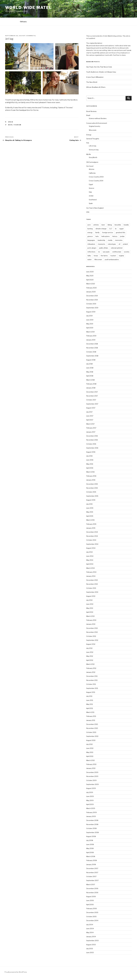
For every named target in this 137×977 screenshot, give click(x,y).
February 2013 (91, 620)
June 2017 (89, 416)
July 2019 (89, 316)
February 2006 (91, 908)
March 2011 (90, 712)
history (114, 236)
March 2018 (90, 380)
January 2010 (90, 768)
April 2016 (89, 468)
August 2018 (90, 360)
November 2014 (92, 536)
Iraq (87, 143)
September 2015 (92, 496)
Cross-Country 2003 (96, 177)
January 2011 (90, 720)
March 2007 (90, 884)
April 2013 (89, 612)
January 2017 (90, 432)
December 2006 (92, 888)
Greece (91, 188)
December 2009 (92, 772)
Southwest (93, 200)
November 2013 (92, 584)
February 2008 (91, 860)
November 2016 (92, 440)
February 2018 (91, 384)
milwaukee (91, 244)
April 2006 (90, 904)
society (126, 252)
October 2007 (91, 876)
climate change (100, 229)
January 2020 (91, 292)
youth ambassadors (112, 259)
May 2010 (89, 752)
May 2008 (90, 848)
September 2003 (92, 940)
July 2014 (89, 552)
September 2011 (92, 688)
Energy (88, 135)
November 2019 (92, 300)
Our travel (89, 166)
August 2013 (90, 596)
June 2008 (90, 844)
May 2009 (90, 800)
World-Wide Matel (28, 7)
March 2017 (90, 424)
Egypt (91, 184)
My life (88, 154)
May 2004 (90, 932)
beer (10, 125)
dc (116, 229)
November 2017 (92, 396)
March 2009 (90, 808)
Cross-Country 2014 (96, 181)
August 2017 (90, 408)
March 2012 (90, 664)
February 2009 (91, 812)
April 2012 (89, 660)
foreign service (107, 232)
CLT (110, 229)
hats (97, 236)
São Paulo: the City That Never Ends (99, 67)
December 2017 (92, 392)
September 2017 (92, 404)
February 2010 (91, 764)
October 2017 (91, 400)
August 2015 (90, 500)
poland (125, 244)
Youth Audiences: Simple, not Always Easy (101, 72)
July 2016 (89, 456)
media (110, 240)
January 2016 (90, 480)
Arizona (91, 169)
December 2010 (92, 724)
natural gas (112, 244)
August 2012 (90, 644)
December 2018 (92, 344)
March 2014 (90, 568)
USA (87, 212)
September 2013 (92, 592)
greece (90, 236)
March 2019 (90, 332)
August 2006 (91, 896)
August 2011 (90, 692)
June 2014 (89, 556)
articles (96, 225)
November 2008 (92, 824)
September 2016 (92, 448)
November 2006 (92, 892)
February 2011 (91, 716)
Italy (90, 192)
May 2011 (89, 704)
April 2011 (89, 708)
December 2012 (92, 628)
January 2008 (91, 864)
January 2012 (90, 672)
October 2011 (91, 684)
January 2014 (90, 576)
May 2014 (89, 560)
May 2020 (89, 276)
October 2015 (91, 492)
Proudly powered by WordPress (15, 972)
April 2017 (89, 420)
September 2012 (92, 640)
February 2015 (91, 524)
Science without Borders (97, 118)
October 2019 (91, 304)
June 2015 (89, 508)
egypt (121, 229)
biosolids (118, 225)
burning (90, 229)
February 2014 (91, 572)
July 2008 (89, 840)
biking (110, 225)
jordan (122, 236)
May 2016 (89, 464)
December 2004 (92, 920)
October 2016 (91, 444)
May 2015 (89, 512)
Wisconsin (92, 130)
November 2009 (92, 776)
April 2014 (89, 564)
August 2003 (91, 945)
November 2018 (92, 348)
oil (119, 244)
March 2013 (90, 616)
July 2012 (89, 648)
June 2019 (89, 320)
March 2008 (90, 856)
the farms (104, 256)
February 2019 (91, 336)
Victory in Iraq (93, 150)
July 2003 (89, 948)
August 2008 (91, 836)
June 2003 (90, 952)
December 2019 (92, 296)
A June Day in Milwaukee (94, 77)
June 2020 (90, 272)
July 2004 (89, 924)
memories (118, 240)
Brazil (88, 115)
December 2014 (92, 532)
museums (101, 244)
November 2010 (92, 728)
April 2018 (89, 376)
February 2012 (91, 668)
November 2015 (92, 488)
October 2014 (91, 540)
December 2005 (92, 912)
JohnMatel (31, 35)
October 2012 (91, 636)
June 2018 (89, 368)
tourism (17, 125)
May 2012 (89, 656)
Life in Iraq (92, 146)
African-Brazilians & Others (95, 87)
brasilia (126, 225)
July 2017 (89, 412)
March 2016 (90, 472)
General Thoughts (92, 139)
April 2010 (89, 756)
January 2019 (90, 340)
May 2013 (89, 608)
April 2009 (90, 804)
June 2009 (90, 796)
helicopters (105, 236)
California (92, 173)
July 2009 (89, 792)
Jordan (91, 196)
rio (99, 252)
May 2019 (89, 324)
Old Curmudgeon (92, 162)
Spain (10, 122)
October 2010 (91, 732)
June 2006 (90, 900)
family (97, 232)
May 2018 (89, 372)
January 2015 (90, 528)
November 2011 (92, 680)
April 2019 (89, 328)
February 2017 (91, 428)
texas (96, 256)
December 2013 (92, 580)
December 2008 (92, 820)
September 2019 (92, 308)
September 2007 (92, 880)
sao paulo (106, 252)
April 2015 (89, 516)
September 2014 (92, 544)
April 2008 (90, 852)
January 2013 (90, 624)
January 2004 (91, 936)
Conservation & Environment (96, 123)
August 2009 (91, 788)
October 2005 (91, 916)
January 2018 (90, 388)
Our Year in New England (94, 208)
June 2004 (90, 928)
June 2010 (89, 748)
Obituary (23, 21)
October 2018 (91, 352)
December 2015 (92, 484)
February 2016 (91, 476)
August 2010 (90, 740)
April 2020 (90, 280)
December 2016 (92, 436)
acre (89, 225)
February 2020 (91, 288)
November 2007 (92, 872)
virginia (121, 256)
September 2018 (92, 356)
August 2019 (90, 312)
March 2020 (90, 284)
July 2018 (89, 364)
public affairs (103, 248)
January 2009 (91, 816)
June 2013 (89, 604)
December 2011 (92, 676)
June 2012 (89, 652)
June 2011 (89, 700)
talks (89, 256)
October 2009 (91, 780)
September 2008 (92, 832)
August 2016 (90, 452)
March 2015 (90, 520)
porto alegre (91, 248)
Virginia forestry (94, 126)
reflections (91, 252)
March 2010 (90, 760)
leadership (101, 240)
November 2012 (92, 632)
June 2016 (89, 460)
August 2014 (90, 548)
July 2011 (89, 696)
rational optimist (117, 248)
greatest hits (120, 232)
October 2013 (91, 588)
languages (91, 240)
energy (89, 232)
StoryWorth (93, 157)
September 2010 (92, 736)
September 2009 (92, 784)
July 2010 (89, 744)
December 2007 (92, 868)
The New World (91, 82)
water (89, 259)
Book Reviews (91, 111)
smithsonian (116, 252)
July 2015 (89, 504)
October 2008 (91, 828)
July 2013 (89, 600)
